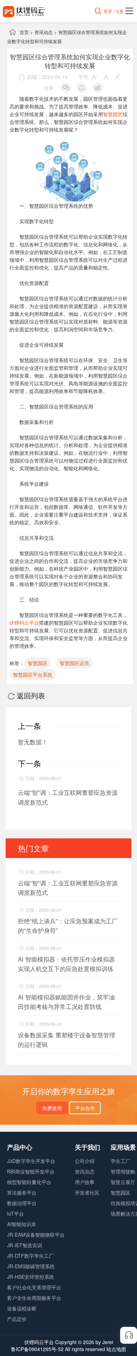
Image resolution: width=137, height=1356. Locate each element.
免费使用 (52, 1107)
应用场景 (123, 1147)
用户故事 (84, 1181)
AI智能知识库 (21, 1224)
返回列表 (26, 695)
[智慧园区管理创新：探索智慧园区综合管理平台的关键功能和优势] (70, 144)
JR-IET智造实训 (24, 1245)
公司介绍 (84, 1160)
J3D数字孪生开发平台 (31, 1160)
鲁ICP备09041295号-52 (37, 1348)
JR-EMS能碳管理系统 (31, 1266)
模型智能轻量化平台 (29, 1181)
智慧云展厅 (123, 1181)
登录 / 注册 (114, 11)
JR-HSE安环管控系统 (30, 1276)
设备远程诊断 (22, 1308)
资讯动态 (43, 32)
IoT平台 (15, 1213)
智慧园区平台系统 (32, 674)
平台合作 (85, 1107)
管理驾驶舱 (123, 1171)
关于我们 (87, 1147)
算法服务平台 (22, 1192)
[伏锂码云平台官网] (24, 11)
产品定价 (17, 1318)
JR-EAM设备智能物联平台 (36, 1234)
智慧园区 (113, 114)
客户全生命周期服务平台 (34, 1297)
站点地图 (116, 1348)
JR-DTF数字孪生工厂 (30, 1255)
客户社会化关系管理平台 (34, 1287)
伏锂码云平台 (24, 622)
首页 (24, 32)
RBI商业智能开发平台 (30, 1171)
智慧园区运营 (74, 662)
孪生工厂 (120, 1160)
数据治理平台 (22, 1203)
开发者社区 (87, 1192)
